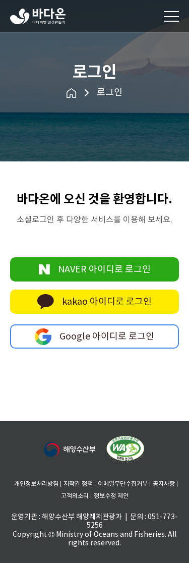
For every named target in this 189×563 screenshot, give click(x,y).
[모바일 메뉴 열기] (171, 16)
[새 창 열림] (69, 449)
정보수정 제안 (111, 496)
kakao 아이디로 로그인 (107, 302)
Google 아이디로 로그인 (106, 336)
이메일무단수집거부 (123, 484)
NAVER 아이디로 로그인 (104, 269)
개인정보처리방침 (36, 484)
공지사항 (164, 484)
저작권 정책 (78, 484)
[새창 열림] (125, 450)
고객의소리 (75, 496)
